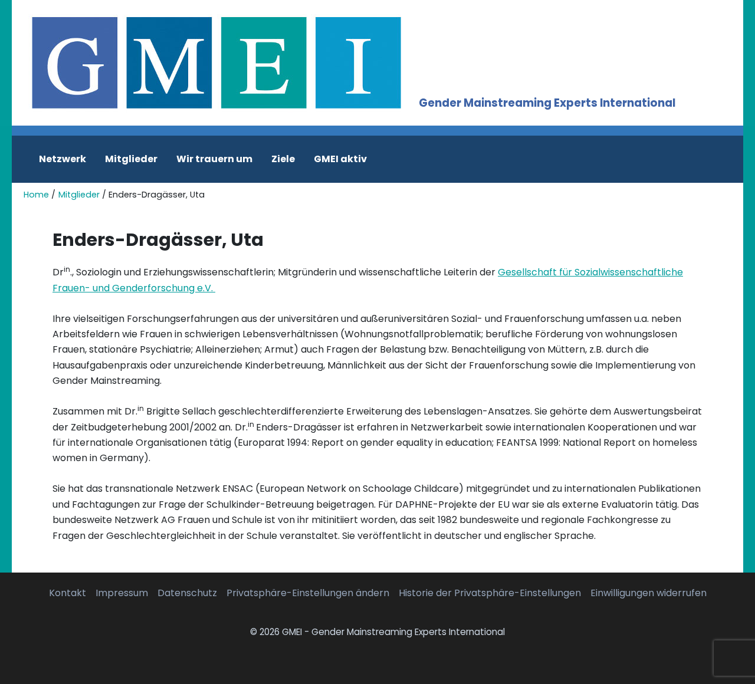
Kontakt (67, 593)
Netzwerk (62, 159)
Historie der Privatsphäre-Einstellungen (490, 593)
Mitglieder (131, 159)
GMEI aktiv (340, 159)
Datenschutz (187, 593)
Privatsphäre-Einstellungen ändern (307, 593)
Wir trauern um (214, 159)
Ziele (283, 159)
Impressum (122, 593)
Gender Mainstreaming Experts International (547, 103)
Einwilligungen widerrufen (648, 593)
